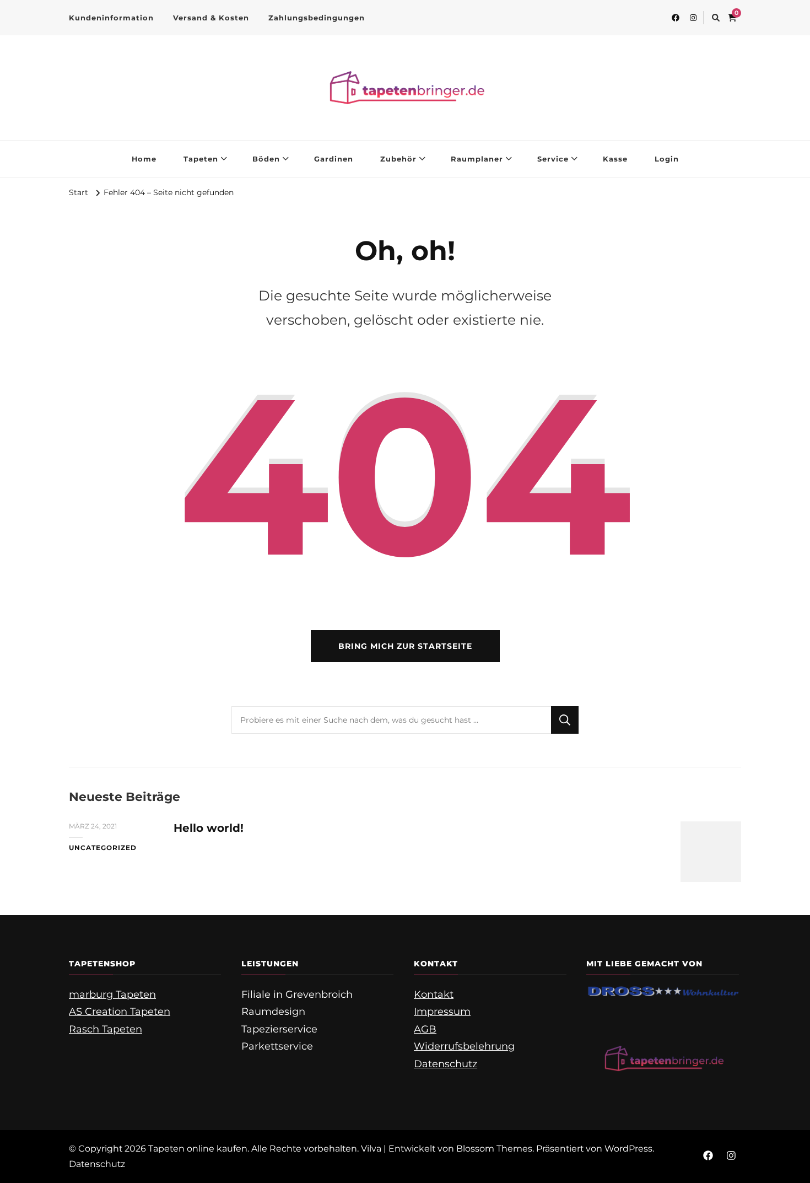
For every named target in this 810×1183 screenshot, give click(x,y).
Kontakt (433, 994)
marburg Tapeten (112, 994)
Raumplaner (477, 158)
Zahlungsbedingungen (316, 17)
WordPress (628, 1148)
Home (144, 158)
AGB (425, 1029)
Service (553, 158)
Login (667, 158)
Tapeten (200, 158)
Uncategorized (103, 847)
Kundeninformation (111, 17)
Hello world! (209, 828)
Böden (266, 158)
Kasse (615, 158)
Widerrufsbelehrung (464, 1046)
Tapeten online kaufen (197, 1148)
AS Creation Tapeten (119, 1011)
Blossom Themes (494, 1148)
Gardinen (333, 158)
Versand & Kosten (211, 17)
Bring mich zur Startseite (405, 646)
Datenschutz (445, 1064)
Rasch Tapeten (105, 1029)
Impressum (442, 1011)
